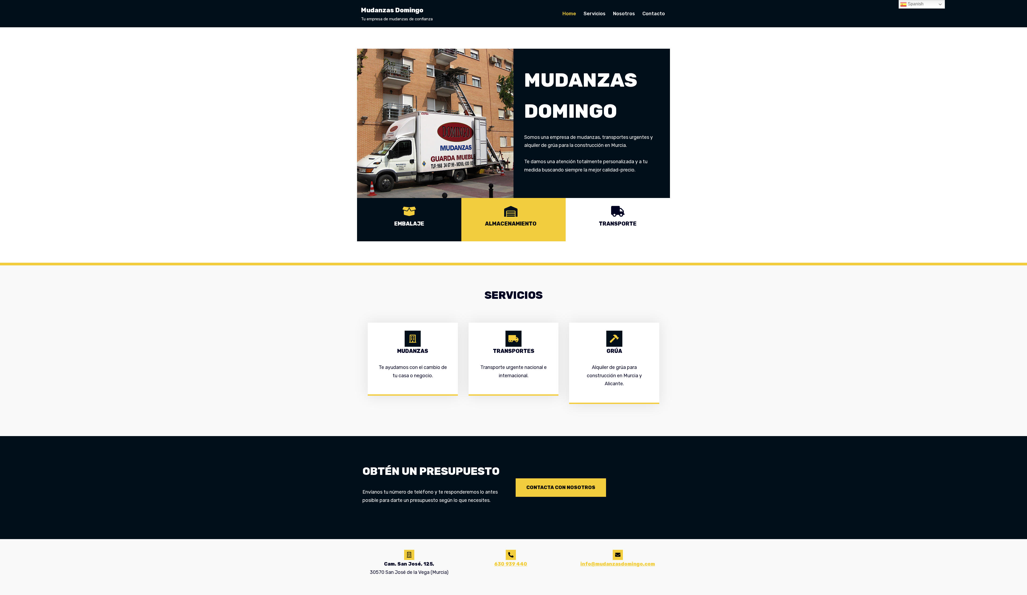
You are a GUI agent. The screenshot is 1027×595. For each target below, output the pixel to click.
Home (569, 14)
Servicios (595, 14)
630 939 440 (510, 564)
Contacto (653, 14)
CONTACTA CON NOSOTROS (560, 487)
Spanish (915, 4)
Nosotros (624, 14)
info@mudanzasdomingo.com (617, 564)
